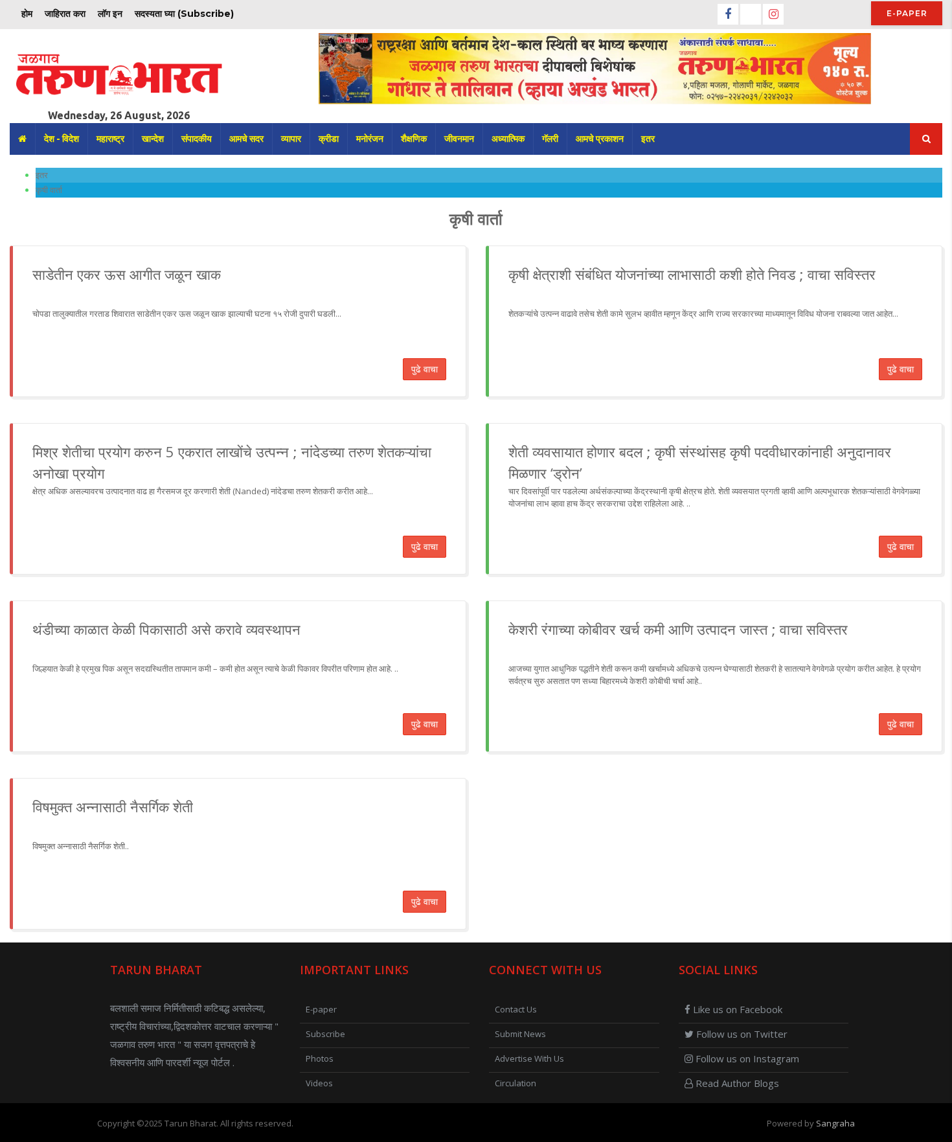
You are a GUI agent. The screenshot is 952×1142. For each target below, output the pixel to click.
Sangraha (835, 1123)
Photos (320, 1058)
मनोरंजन (369, 138)
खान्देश (153, 138)
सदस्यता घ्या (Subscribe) (184, 13)
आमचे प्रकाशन (600, 138)
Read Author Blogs (736, 1083)
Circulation (515, 1083)
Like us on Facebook (736, 1009)
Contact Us (516, 1009)
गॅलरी (550, 138)
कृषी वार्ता (49, 190)
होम (26, 13)
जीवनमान (459, 138)
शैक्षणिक (414, 138)
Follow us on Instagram (746, 1058)
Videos (319, 1083)
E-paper (907, 13)
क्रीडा (329, 138)
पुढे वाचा (424, 369)
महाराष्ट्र (110, 138)
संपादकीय (196, 138)
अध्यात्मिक (508, 138)
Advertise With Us (529, 1058)
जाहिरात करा (65, 13)
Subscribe (325, 1034)
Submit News (520, 1034)
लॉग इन (110, 13)
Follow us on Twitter (741, 1033)
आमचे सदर (246, 138)
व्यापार (291, 138)
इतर (648, 138)
